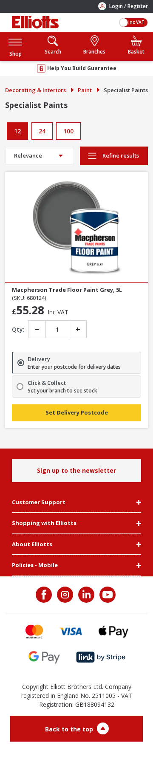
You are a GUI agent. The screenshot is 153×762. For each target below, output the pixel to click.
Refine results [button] (120, 155)
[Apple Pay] (113, 631)
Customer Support (38, 502)
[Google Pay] (44, 657)
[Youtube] (106, 595)
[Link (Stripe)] (100, 657)
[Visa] (71, 631)
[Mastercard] (34, 631)
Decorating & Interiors (35, 90)
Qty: (18, 329)
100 (68, 131)
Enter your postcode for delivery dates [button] (74, 367)
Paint (85, 90)
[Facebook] (45, 595)
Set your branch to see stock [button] (62, 390)
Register (138, 6)
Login (116, 6)
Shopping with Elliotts (44, 523)
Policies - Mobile (35, 565)
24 (42, 131)
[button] (15, 46)
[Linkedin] (85, 595)
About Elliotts (32, 544)
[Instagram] (64, 595)
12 (17, 131)
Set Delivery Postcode (76, 412)
